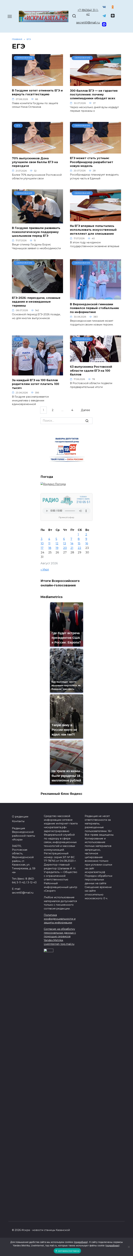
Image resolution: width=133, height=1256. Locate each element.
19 (57, 548)
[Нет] (128, 1247)
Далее (85, 410)
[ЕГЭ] (37, 151)
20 (65, 548)
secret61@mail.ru (88, 22)
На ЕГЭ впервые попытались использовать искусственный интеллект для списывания (93, 229)
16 (86, 543)
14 (71, 543)
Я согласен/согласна (67, 1250)
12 (57, 543)
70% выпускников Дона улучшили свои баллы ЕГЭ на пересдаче (35, 162)
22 (79, 548)
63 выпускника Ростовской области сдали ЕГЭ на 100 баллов (91, 370)
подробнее (81, 1242)
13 (64, 543)
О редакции (20, 816)
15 (79, 543)
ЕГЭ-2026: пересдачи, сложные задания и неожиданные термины (36, 301)
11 (49, 543)
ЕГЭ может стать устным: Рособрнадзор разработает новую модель (91, 162)
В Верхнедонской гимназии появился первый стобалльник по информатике (94, 308)
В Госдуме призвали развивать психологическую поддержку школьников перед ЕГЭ (36, 231)
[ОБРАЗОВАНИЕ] (37, 83)
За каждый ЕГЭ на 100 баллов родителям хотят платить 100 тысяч (35, 383)
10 (42, 543)
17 (42, 548)
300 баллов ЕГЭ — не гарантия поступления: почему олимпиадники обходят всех (94, 94)
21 (71, 548)
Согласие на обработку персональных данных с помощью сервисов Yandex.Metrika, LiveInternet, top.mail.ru (60, 936)
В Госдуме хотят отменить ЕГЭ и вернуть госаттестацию (37, 92)
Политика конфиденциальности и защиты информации (60, 918)
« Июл (45, 569)
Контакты (18, 821)
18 (49, 548)
